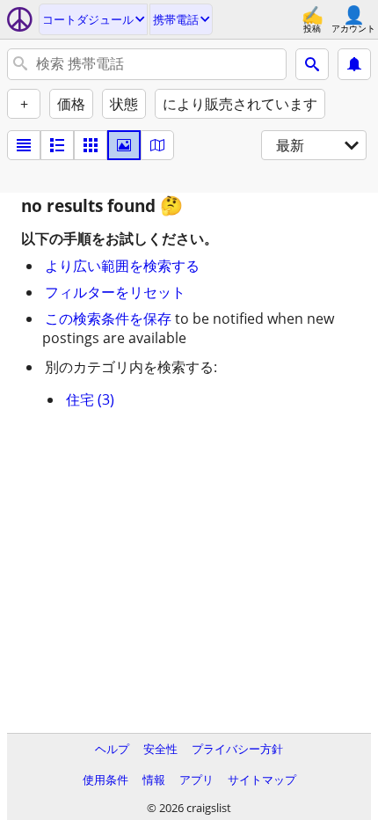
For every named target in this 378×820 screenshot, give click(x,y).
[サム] (57, 145)
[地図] (157, 145)
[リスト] (23, 145)
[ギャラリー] (124, 145)
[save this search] (354, 64)
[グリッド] (90, 145)
